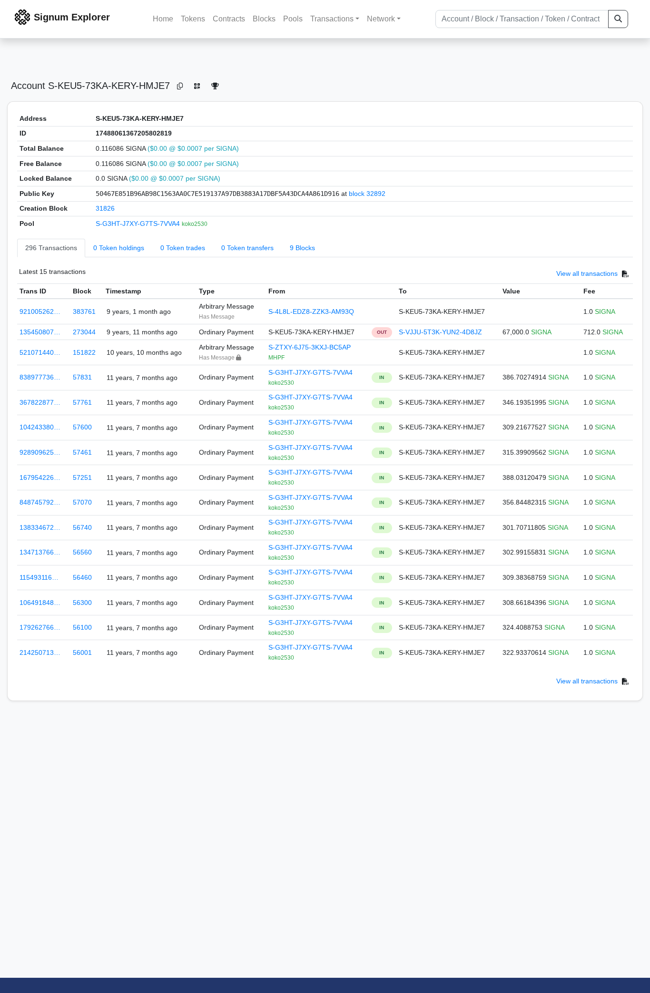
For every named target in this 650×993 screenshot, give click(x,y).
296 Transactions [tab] (51, 248)
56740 (82, 527)
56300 (82, 602)
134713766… (40, 552)
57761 (82, 402)
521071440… (40, 352)
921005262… (40, 311)
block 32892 (367, 193)
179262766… (40, 627)
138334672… (40, 527)
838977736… (40, 377)
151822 (84, 352)
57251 (82, 477)
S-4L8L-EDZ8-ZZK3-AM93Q (311, 311)
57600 (82, 427)
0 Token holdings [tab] (118, 248)
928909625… (40, 452)
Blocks (264, 19)
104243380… (40, 427)
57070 (82, 502)
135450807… (40, 332)
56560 (82, 552)
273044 (84, 332)
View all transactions (587, 273)
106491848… (40, 602)
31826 (105, 208)
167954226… (40, 477)
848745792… (40, 502)
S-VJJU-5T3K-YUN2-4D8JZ (440, 332)
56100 (82, 627)
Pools (293, 19)
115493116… (39, 577)
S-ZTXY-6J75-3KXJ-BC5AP (309, 347)
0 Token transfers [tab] (247, 248)
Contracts (229, 19)
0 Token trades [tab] (182, 248)
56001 (82, 652)
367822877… (40, 402)
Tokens (193, 19)
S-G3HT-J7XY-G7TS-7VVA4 (139, 223)
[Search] (618, 19)
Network (381, 19)
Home (163, 19)
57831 (82, 377)
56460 (82, 577)
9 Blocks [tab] (302, 248)
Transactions (332, 19)
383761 (84, 311)
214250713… (40, 652)
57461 (82, 452)
